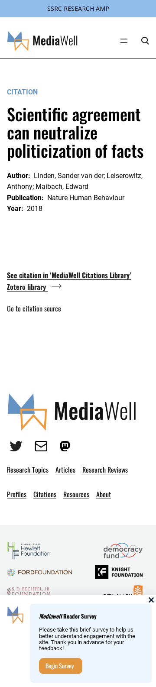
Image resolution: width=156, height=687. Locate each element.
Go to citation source (34, 308)
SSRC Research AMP (78, 8)
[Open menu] (124, 41)
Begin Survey (60, 665)
